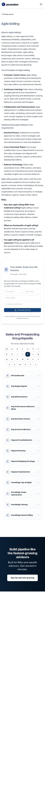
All (7, 349)
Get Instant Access (24, 310)
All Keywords (7, 14)
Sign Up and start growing (22, 578)
